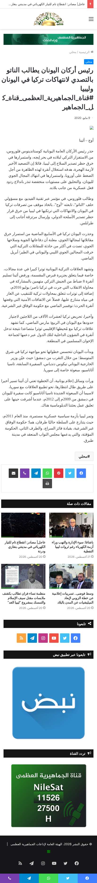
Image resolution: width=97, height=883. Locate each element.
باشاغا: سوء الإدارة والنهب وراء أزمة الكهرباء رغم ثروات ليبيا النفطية (72, 546)
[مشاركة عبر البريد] (13, 473)
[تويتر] (70, 473)
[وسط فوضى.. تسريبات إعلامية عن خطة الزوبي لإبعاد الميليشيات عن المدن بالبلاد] (71, 576)
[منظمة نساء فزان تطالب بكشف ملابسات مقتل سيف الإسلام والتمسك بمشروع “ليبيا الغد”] (23, 576)
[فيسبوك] (81, 473)
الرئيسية (85, 52)
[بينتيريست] (58, 473)
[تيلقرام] (36, 473)
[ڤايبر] (24, 473)
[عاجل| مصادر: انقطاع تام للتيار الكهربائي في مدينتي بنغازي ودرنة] (23, 525)
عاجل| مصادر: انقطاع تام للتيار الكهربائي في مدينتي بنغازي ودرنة (25, 546)
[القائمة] (91, 20)
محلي (72, 52)
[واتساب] (47, 473)
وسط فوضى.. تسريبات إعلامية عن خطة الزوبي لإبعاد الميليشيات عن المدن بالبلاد (72, 597)
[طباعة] (47, 483)
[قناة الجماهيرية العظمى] (48, 19)
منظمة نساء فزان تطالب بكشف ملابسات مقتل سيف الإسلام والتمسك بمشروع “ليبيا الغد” (23, 597)
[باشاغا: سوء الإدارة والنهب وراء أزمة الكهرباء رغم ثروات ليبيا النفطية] (71, 525)
